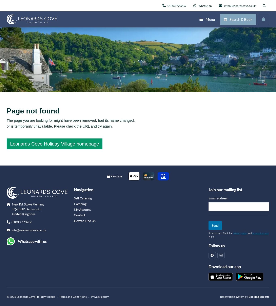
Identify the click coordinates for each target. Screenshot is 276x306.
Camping (80, 204)
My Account (82, 209)
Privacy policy (100, 296)
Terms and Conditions (73, 296)
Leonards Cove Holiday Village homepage (54, 144)
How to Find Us (85, 221)
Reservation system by (244, 296)
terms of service (260, 233)
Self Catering (83, 198)
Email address (218, 198)
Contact (79, 215)
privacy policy (240, 233)
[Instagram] (221, 255)
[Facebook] (212, 255)
